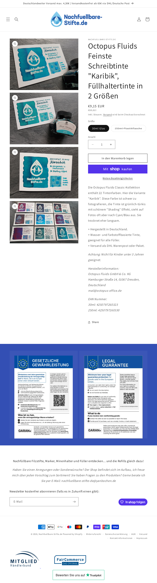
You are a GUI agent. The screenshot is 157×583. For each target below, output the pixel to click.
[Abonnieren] (74, 501)
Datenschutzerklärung (116, 534)
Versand (107, 114)
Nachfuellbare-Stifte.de (50, 534)
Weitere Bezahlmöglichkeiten (118, 178)
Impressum (141, 538)
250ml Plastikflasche (130, 129)
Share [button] (95, 322)
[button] (8, 19)
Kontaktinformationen (121, 538)
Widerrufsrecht (93, 534)
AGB (133, 534)
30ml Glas (98, 128)
